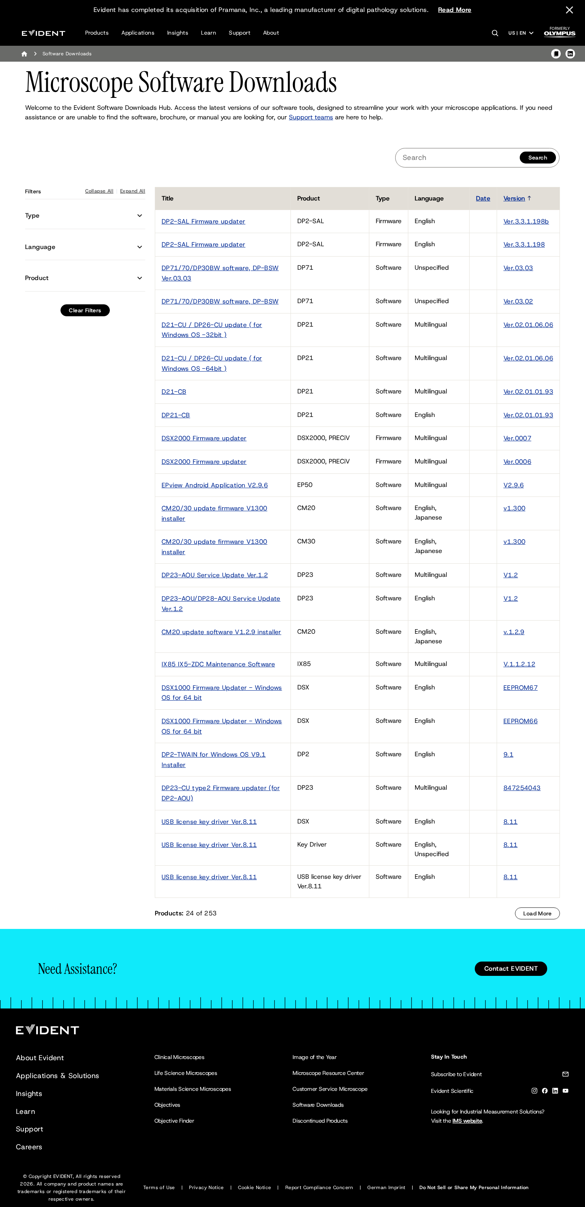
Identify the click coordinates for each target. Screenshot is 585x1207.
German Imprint (386, 1187)
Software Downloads (318, 1104)
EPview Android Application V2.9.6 (215, 485)
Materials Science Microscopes (192, 1088)
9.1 (508, 754)
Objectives (167, 1104)
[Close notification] (569, 10)
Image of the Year (314, 1057)
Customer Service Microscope (330, 1088)
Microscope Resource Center (328, 1073)
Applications (137, 32)
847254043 (522, 788)
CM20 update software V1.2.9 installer (221, 632)
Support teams (311, 117)
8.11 (510, 822)
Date (483, 198)
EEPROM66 (520, 721)
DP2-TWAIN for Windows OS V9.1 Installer (214, 759)
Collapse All (99, 191)
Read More (455, 10)
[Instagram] (534, 1092)
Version (514, 198)
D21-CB (174, 391)
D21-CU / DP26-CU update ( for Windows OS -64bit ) (212, 363)
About (271, 32)
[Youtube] (565, 1092)
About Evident (40, 1058)
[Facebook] (544, 1092)
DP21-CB (176, 415)
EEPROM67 (520, 687)
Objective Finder (174, 1120)
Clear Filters (85, 310)
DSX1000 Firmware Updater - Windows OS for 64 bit (222, 692)
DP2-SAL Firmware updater (204, 221)
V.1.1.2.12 (519, 664)
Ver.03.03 (518, 268)
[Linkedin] (555, 1092)
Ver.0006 (517, 461)
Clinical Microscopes (179, 1057)
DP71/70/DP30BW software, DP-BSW (220, 301)
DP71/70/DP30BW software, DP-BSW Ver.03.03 (220, 273)
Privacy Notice (206, 1187)
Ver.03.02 (518, 301)
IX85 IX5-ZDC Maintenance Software (218, 664)
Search (537, 157)
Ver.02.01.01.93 (528, 391)
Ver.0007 (517, 438)
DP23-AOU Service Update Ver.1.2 (215, 575)
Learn (208, 32)
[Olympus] (560, 34)
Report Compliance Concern (319, 1187)
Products (97, 32)
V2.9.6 (513, 485)
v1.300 (514, 508)
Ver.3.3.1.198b (526, 221)
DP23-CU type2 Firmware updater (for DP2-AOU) (221, 793)
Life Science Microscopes (185, 1073)
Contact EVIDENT (511, 968)
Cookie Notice (254, 1187)
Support (239, 32)
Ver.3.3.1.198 (524, 244)
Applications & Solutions (57, 1075)
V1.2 (510, 575)
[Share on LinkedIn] (570, 53)
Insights (177, 32)
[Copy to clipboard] (556, 53)
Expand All (132, 191)
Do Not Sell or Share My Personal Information (474, 1187)
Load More (537, 913)
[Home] (24, 54)
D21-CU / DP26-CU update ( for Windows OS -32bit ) (212, 330)
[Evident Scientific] (43, 32)
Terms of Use (159, 1187)
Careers (29, 1147)
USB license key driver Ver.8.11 (209, 822)
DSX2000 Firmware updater (204, 438)
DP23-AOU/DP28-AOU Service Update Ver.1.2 (221, 603)
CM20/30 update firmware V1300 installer (214, 513)
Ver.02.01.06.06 (528, 325)
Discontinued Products (320, 1120)
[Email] (565, 1075)
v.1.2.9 (514, 632)
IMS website (467, 1120)
